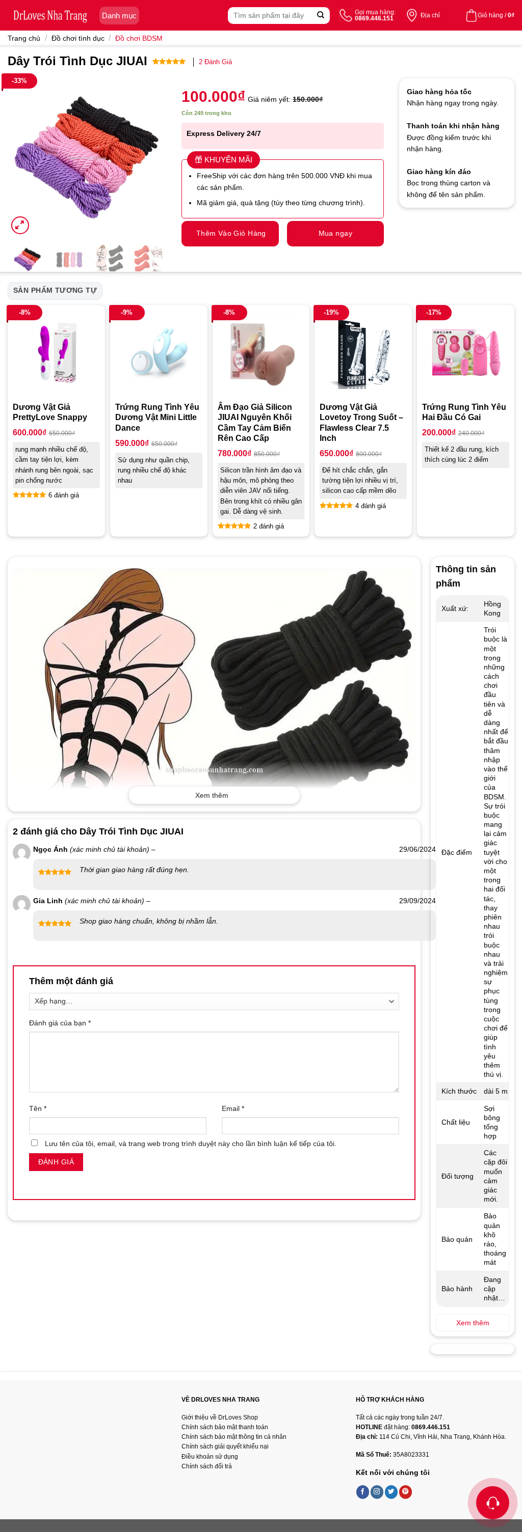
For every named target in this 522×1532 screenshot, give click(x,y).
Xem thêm (211, 795)
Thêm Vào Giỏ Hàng (231, 233)
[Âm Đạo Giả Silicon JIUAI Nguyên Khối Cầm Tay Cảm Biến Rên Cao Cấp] (261, 353)
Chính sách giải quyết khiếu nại (225, 1446)
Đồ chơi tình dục (78, 38)
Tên (37, 1108)
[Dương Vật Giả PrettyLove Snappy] (56, 353)
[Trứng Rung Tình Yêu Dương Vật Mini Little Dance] (159, 353)
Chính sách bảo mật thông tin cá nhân (233, 1436)
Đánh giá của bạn (60, 1023)
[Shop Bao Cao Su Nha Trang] (51, 15)
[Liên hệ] (492, 1502)
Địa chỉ (430, 15)
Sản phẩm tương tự (55, 290)
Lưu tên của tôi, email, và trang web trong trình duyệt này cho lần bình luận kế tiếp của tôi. (190, 1143)
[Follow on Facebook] (363, 1491)
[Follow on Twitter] (391, 1491)
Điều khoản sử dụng (209, 1456)
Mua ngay (335, 233)
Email (233, 1108)
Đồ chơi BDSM (139, 38)
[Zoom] (20, 225)
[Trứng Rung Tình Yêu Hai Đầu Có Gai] (466, 353)
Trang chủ (24, 38)
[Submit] (321, 15)
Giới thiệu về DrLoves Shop (219, 1417)
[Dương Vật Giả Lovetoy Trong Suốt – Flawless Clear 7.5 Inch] (363, 353)
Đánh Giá (215, 62)
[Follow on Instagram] (377, 1491)
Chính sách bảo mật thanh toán (224, 1427)
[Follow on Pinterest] (405, 1491)
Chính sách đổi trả (206, 1466)
